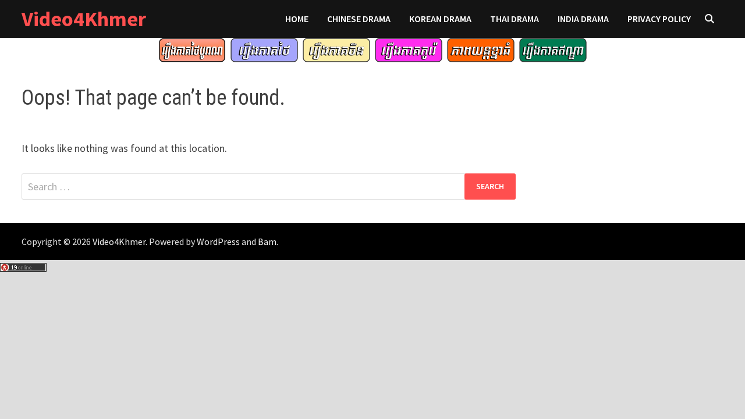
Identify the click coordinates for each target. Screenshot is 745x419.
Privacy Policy (659, 18)
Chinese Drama (359, 18)
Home (296, 18)
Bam (267, 241)
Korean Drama (440, 18)
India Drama (583, 18)
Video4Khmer (84, 19)
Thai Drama (514, 18)
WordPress (218, 241)
